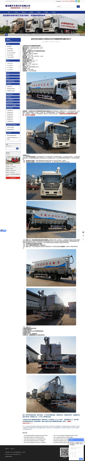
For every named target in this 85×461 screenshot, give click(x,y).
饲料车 (31, 426)
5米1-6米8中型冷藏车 (13, 52)
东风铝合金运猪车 (13, 127)
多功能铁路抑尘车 (13, 99)
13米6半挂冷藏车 (13, 57)
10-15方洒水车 (13, 67)
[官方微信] (79, 1)
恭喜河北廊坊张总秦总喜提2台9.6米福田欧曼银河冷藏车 (35, 439)
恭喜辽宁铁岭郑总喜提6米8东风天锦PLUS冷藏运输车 (34, 440)
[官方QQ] (76, 1)
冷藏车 (13, 43)
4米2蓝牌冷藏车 (13, 50)
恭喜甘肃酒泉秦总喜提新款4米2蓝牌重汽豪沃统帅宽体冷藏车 (36, 435)
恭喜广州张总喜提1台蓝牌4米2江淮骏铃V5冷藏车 (63, 437)
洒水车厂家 (12, 448)
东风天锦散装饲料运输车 (66, 426)
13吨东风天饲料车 (49, 427)
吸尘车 (13, 78)
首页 (9, 12)
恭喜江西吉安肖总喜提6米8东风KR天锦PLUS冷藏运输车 (35, 442)
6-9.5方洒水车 (13, 65)
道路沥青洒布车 (13, 102)
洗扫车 (13, 72)
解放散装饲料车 (13, 116)
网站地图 (10, 456)
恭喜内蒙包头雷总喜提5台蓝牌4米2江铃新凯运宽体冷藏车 (65, 442)
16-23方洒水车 (13, 69)
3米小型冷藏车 (13, 48)
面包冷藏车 (13, 46)
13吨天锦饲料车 (63, 427)
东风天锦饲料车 (51, 426)
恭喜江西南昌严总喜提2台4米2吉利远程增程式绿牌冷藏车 (65, 439)
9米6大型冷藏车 (13, 55)
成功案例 (31, 12)
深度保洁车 (13, 96)
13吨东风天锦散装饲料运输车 (41, 427)
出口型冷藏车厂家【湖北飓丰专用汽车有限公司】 (17, 6)
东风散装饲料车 (13, 110)
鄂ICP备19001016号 (17, 454)
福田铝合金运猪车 (13, 129)
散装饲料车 (34, 426)
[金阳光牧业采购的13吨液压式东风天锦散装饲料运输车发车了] (51, 109)
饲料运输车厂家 (69, 427)
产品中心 (16, 12)
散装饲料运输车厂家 (28, 429)
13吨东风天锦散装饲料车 (56, 427)
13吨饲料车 (78, 426)
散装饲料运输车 (13, 107)
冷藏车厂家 (7, 448)
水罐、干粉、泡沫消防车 (13, 105)
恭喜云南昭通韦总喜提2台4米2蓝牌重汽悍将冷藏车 (34, 437)
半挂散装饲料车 (13, 121)
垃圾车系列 (13, 83)
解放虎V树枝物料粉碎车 (13, 135)
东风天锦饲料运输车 (45, 426)
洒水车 (13, 60)
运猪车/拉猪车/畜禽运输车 (13, 124)
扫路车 (13, 75)
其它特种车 (13, 132)
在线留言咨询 (13, 177)
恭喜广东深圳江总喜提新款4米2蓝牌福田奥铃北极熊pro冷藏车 (66, 435)
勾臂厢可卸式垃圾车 (13, 90)
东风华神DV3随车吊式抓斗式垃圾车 (13, 138)
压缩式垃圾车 (13, 86)
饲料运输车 (28, 426)
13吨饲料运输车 (73, 426)
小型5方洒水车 (13, 63)
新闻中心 (24, 12)
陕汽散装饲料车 (13, 112)
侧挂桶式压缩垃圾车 (13, 88)
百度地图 (6, 456)
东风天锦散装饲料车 (58, 426)
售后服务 (46, 12)
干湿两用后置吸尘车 (13, 81)
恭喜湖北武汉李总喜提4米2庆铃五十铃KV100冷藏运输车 (64, 440)
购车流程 (53, 12)
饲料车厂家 (74, 427)
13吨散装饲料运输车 (32, 427)
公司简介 (39, 12)
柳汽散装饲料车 (13, 114)
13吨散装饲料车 (25, 427)
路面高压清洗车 (13, 94)
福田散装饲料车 (13, 119)
